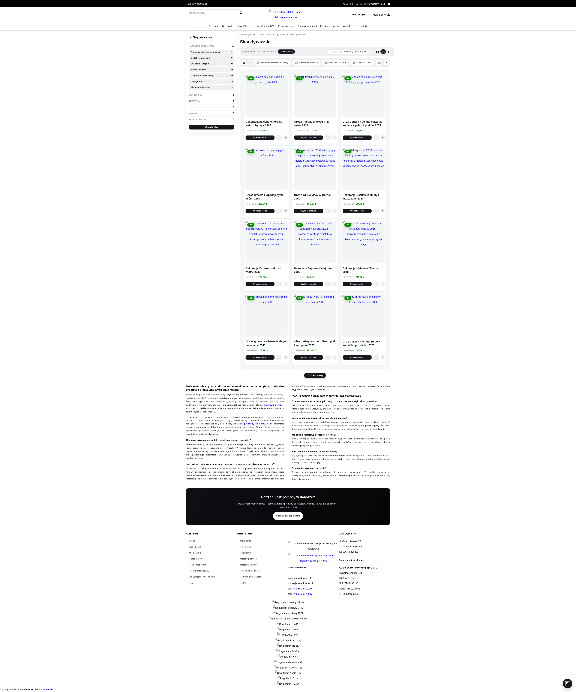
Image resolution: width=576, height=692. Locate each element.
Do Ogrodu (196, 81)
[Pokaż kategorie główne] (243, 62)
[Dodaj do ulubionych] (286, 137)
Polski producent (196, 4)
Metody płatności (248, 559)
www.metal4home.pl (299, 578)
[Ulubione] (567, 683)
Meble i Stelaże (198, 69)
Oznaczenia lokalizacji (202, 75)
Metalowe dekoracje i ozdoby (205, 52)
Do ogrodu (227, 26)
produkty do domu (254, 424)
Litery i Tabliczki (245, 26)
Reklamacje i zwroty (250, 571)
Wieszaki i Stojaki (200, 64)
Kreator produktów (330, 26)
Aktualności (349, 26)
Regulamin (245, 553)
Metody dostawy (248, 565)
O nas (192, 541)
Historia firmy (195, 559)
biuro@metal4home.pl (300, 583)
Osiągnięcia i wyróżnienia (202, 577)
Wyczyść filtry (211, 127)
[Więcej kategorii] (386, 62)
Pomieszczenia (286, 26)
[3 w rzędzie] (383, 51)
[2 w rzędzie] (377, 51)
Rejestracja (246, 547)
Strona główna (247, 34)
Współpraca (195, 547)
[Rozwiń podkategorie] (232, 52)
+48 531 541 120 (302, 588)
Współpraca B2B (265, 26)
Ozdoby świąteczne (200, 58)
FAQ (191, 583)
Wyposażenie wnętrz (201, 87)
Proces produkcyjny (199, 571)
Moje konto (245, 541)
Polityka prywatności (250, 577)
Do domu (214, 26)
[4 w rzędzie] (389, 51)
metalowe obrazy (273, 405)
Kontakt (363, 26)
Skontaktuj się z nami (288, 516)
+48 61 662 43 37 (302, 594)
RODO (243, 583)
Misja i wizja (195, 553)
